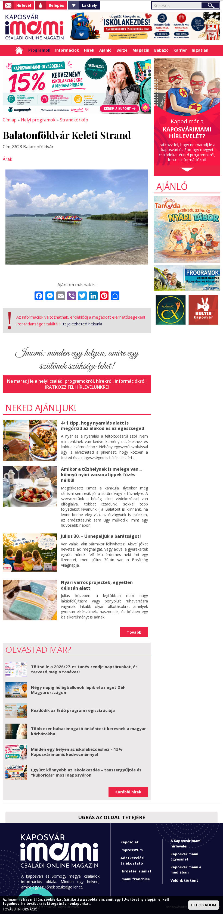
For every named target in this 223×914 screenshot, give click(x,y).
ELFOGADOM (203, 905)
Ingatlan (200, 50)
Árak (7, 159)
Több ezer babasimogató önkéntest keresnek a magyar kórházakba (88, 731)
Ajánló (105, 50)
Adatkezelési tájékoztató (132, 860)
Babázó (161, 50)
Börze (122, 50)
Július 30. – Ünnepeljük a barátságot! (101, 536)
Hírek (89, 50)
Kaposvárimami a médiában (186, 870)
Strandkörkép (74, 120)
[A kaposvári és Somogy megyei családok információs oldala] (35, 27)
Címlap (19, 50)
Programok (39, 50)
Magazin (140, 50)
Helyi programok (38, 120)
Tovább (134, 632)
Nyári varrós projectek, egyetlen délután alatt (97, 585)
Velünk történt (184, 880)
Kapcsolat (129, 842)
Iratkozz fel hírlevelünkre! (77, 387)
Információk (67, 50)
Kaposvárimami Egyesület (184, 857)
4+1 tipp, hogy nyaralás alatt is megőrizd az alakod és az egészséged (102, 426)
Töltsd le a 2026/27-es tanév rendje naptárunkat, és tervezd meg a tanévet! (84, 669)
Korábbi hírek (128, 791)
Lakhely (89, 5)
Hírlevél (23, 5)
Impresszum (131, 849)
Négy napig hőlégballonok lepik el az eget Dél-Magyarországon (78, 689)
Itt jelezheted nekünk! (81, 323)
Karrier (180, 50)
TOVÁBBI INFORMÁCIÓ (20, 909)
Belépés (56, 5)
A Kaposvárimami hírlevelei (186, 843)
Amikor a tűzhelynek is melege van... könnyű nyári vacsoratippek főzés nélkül (101, 474)
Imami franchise (135, 879)
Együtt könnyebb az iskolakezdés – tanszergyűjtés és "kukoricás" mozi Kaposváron (86, 772)
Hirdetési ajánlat (135, 871)
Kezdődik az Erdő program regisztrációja (73, 710)
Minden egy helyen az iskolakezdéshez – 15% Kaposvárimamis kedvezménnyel (77, 751)
